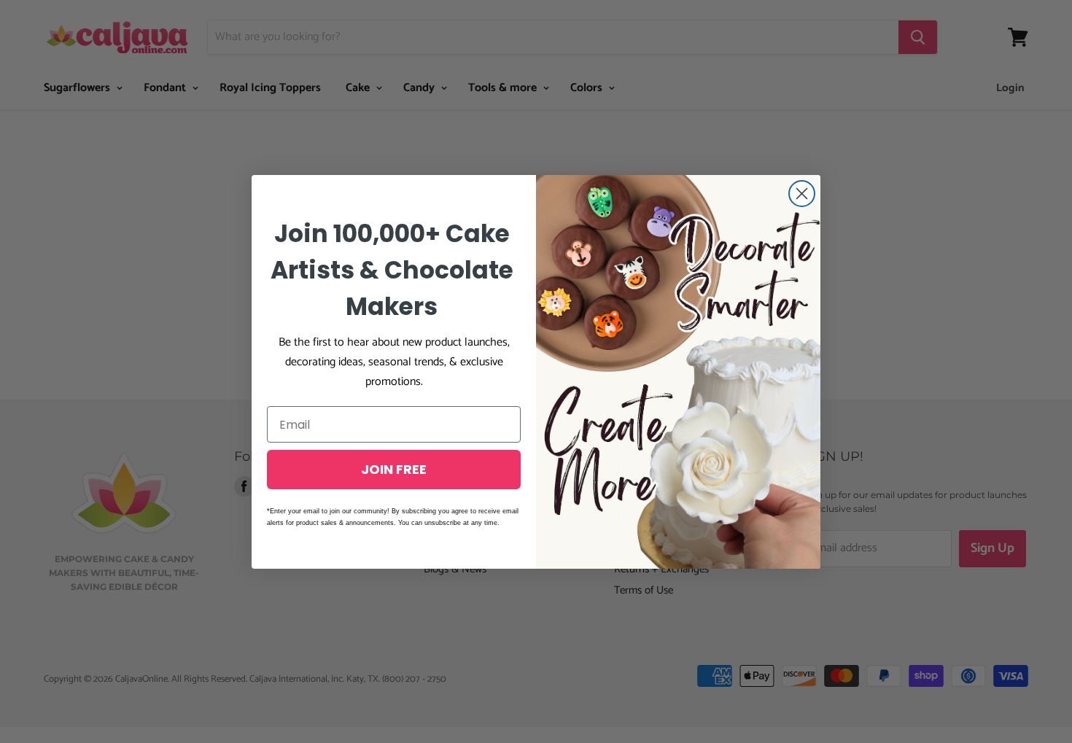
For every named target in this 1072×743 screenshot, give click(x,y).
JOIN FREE (394, 469)
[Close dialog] (802, 193)
